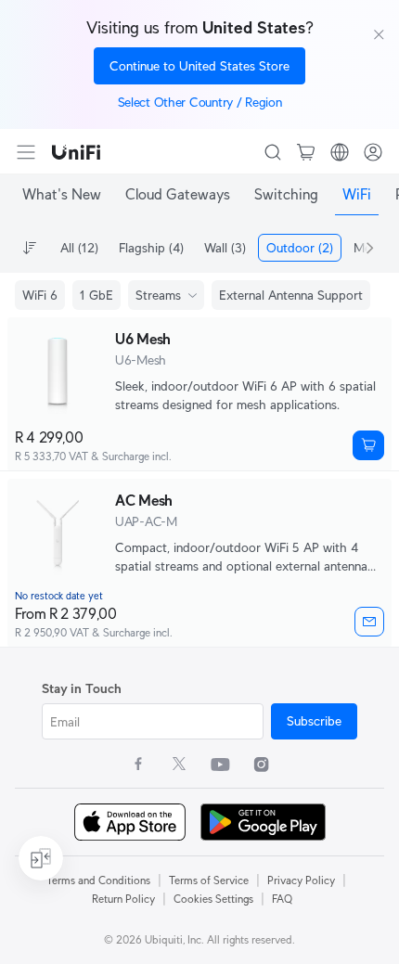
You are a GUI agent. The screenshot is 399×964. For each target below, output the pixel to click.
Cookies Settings (213, 899)
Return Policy (123, 899)
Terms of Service (209, 880)
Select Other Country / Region (200, 102)
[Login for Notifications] (369, 621)
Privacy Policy (301, 880)
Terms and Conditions (98, 880)
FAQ (282, 899)
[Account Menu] (373, 152)
